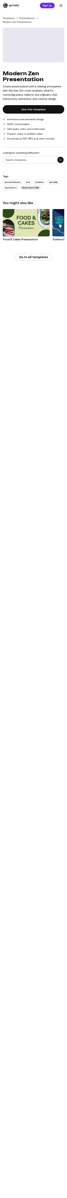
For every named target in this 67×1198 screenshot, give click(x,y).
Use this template (33, 109)
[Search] (60, 160)
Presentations (27, 18)
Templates (9, 18)
